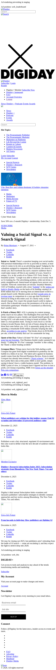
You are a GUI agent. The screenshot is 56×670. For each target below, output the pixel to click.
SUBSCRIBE (7, 226)
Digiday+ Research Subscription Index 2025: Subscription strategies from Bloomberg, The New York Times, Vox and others (27, 469)
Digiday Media (12, 661)
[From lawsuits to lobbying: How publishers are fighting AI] (6, 513)
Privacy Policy (12, 656)
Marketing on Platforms (16, 140)
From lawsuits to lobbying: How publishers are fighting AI (26, 520)
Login (13, 83)
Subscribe (5, 83)
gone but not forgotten (10, 340)
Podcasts (18, 104)
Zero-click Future (8, 413)
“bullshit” (36, 287)
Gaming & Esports (14, 147)
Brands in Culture (13, 144)
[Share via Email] (11, 375)
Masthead (10, 659)
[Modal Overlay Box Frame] (13, 609)
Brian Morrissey (10, 245)
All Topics (10, 151)
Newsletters (11, 169)
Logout (9, 99)
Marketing (10, 196)
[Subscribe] (5, 81)
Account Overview (14, 97)
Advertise (10, 654)
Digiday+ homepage (14, 92)
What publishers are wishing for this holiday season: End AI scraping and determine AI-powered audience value (27, 419)
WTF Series (11, 167)
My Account (6, 158)
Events (26, 104)
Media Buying (12, 199)
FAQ (8, 95)
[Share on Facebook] (5, 375)
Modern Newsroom (14, 149)
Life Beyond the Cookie (16, 142)
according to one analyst (17, 331)
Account (4, 586)
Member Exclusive (9, 462)
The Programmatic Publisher (18, 135)
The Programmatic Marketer (17, 137)
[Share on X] (8, 375)
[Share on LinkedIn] (2, 375)
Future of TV (11, 201)
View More (5, 399)
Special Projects (12, 162)
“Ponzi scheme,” (37, 358)
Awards (32, 104)
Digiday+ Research (14, 165)
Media (8, 194)
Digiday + (10, 104)
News (3, 104)
